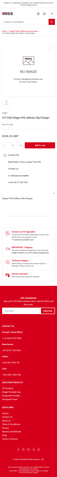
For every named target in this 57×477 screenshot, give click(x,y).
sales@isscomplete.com (24, 239)
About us (6, 420)
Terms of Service (10, 439)
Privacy (5, 428)
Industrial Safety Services (30, 459)
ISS (42, 459)
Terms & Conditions (11, 424)
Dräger (4, 113)
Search (5, 413)
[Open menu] (52, 14)
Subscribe (47, 311)
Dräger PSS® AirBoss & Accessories (23, 31)
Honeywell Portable (11, 395)
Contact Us (7, 417)
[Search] (52, 22)
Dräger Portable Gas (11, 392)
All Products (7, 388)
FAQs (4, 435)
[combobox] (28, 22)
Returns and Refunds (11, 431)
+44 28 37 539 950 (18, 182)
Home (4, 31)
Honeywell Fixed (9, 399)
